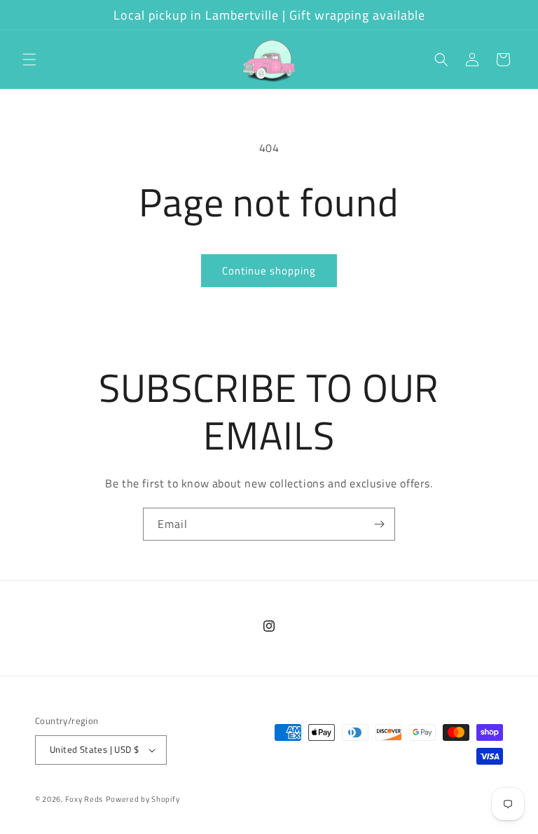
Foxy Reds (84, 799)
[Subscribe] (379, 524)
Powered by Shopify (143, 799)
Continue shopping (269, 271)
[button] (29, 59)
